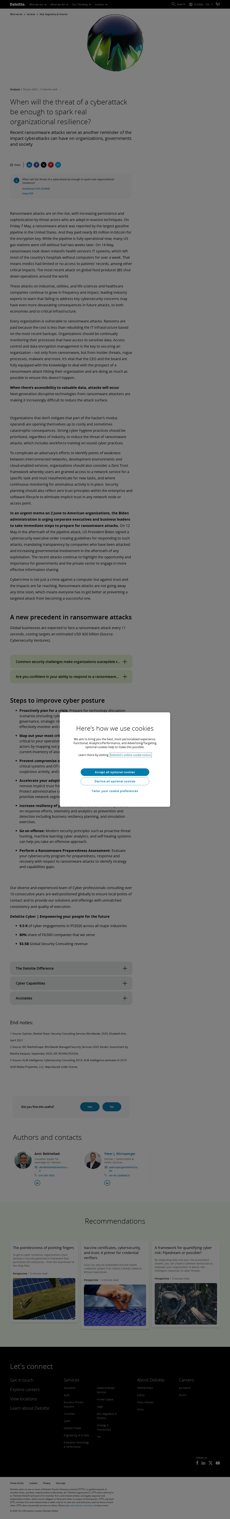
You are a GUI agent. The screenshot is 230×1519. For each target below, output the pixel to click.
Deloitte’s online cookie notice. (130, 755)
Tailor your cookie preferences (115, 791)
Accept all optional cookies (115, 772)
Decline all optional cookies (115, 781)
